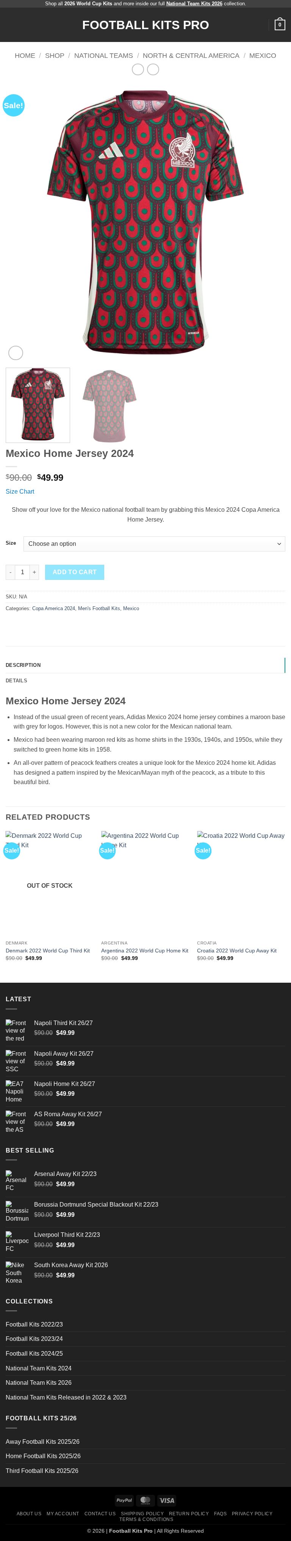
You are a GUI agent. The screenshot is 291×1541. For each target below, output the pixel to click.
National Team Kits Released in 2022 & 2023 (66, 1397)
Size (11, 543)
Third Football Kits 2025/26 (42, 1471)
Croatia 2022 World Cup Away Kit (237, 951)
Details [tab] (16, 681)
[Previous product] (153, 69)
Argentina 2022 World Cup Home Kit (144, 951)
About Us (29, 1513)
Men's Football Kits (99, 608)
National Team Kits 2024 (39, 1368)
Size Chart (20, 491)
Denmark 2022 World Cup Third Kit (48, 951)
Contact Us (100, 1513)
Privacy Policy (252, 1513)
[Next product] (138, 69)
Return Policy (189, 1513)
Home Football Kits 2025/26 (43, 1456)
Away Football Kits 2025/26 (43, 1441)
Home (25, 55)
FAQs (220, 1513)
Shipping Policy (142, 1513)
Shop (54, 55)
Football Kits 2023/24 (34, 1339)
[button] (10, 25)
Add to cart (75, 572)
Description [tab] (23, 665)
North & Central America (191, 55)
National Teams (103, 55)
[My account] (259, 25)
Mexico (262, 55)
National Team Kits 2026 (39, 1382)
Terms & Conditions (146, 1519)
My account (63, 1513)
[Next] (270, 223)
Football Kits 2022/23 (34, 1324)
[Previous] (21, 223)
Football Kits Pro (145, 25)
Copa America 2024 (53, 608)
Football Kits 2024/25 (34, 1353)
